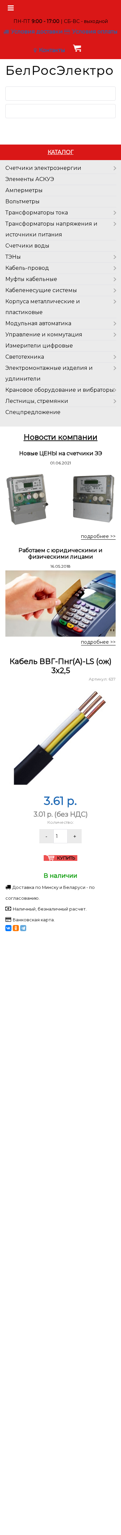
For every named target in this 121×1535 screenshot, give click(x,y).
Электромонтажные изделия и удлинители (49, 373)
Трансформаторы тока (36, 212)
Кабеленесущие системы (41, 290)
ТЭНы (13, 257)
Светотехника (24, 357)
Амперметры (24, 190)
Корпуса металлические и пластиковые (42, 306)
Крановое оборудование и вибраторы (59, 390)
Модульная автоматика (38, 323)
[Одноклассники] (16, 928)
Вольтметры (22, 201)
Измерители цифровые (39, 345)
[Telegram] (23, 928)
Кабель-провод (27, 268)
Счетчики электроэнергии (43, 168)
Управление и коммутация (43, 334)
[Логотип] (60, 70)
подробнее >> (98, 536)
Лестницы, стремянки (36, 401)
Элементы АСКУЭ (29, 179)
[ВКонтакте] (8, 928)
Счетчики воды (27, 245)
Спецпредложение (33, 412)
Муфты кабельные (31, 279)
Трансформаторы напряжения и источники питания (51, 229)
